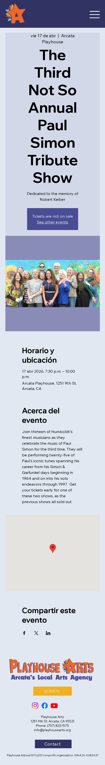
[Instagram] (35, 705)
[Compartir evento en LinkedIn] (48, 633)
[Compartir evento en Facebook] (24, 633)
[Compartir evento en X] (36, 633)
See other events (52, 222)
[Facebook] (45, 705)
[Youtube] (54, 705)
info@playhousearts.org (52, 730)
